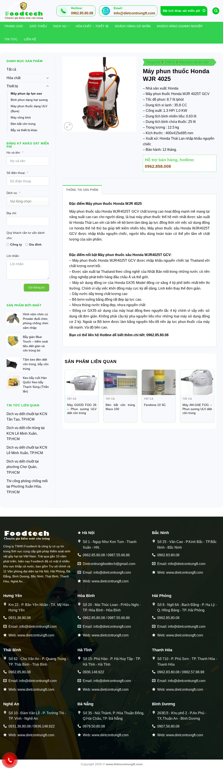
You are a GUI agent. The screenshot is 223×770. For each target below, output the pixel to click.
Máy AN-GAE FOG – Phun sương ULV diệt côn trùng (197, 409)
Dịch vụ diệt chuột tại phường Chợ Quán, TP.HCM (23, 467)
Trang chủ (13, 26)
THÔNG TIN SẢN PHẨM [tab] (82, 190)
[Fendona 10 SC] (159, 382)
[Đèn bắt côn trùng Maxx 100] (120, 382)
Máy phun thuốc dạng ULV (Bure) (29, 108)
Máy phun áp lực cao (26, 93)
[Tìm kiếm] (215, 11)
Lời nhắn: (13, 256)
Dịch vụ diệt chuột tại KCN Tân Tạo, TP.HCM (27, 416)
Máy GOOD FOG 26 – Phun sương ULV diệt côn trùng (81, 409)
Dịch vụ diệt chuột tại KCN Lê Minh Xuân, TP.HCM (27, 450)
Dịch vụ (59, 26)
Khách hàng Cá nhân (132, 26)
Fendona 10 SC (155, 405)
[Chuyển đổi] (47, 77)
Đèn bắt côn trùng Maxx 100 (120, 407)
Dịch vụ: (12, 193)
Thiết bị (12, 86)
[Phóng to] (68, 126)
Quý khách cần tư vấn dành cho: (26, 235)
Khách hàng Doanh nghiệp (180, 26)
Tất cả (11, 69)
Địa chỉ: (12, 213)
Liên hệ (30, 39)
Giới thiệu (38, 26)
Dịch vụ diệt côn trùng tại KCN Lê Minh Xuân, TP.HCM (26, 433)
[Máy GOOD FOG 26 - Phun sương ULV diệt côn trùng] (82, 382)
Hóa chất (13, 78)
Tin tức (10, 39)
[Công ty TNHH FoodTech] (25, 11)
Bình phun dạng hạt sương (29, 100)
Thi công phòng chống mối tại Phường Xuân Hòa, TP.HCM (27, 486)
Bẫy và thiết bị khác (24, 130)
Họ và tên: (14, 152)
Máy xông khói (21, 117)
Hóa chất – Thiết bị (92, 26)
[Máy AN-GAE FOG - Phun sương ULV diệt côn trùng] (197, 382)
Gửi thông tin (36, 287)
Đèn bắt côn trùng (23, 124)
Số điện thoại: (16, 173)
